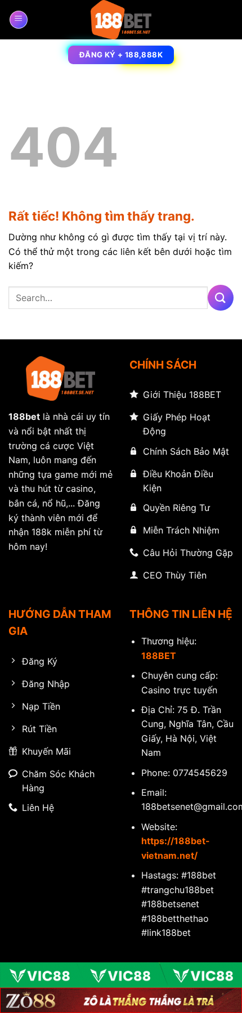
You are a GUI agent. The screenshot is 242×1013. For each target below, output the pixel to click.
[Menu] (19, 20)
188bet (24, 416)
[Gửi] (221, 297)
